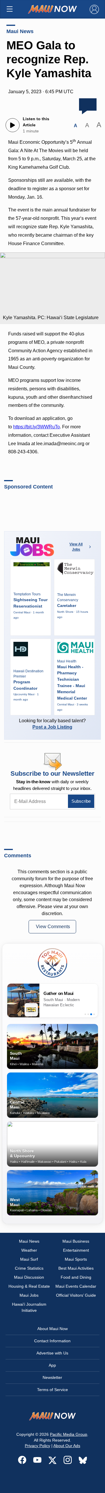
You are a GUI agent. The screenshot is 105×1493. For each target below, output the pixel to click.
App (52, 1365)
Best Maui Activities (76, 1268)
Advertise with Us (52, 1353)
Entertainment (76, 1250)
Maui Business (75, 1241)
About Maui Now (52, 1328)
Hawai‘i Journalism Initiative (29, 1307)
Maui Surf (29, 1259)
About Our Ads (66, 1445)
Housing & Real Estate (29, 1286)
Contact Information (52, 1341)
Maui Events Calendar (75, 1286)
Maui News (20, 31)
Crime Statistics (29, 1268)
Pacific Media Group (68, 1434)
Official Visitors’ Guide (76, 1295)
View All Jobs (76, 546)
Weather (29, 1250)
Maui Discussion (29, 1277)
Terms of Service (52, 1389)
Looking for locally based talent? (52, 724)
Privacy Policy (37, 1445)
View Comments (53, 926)
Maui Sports (76, 1259)
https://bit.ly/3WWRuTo (36, 426)
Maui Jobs (29, 1295)
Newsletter (52, 1377)
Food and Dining (76, 1277)
